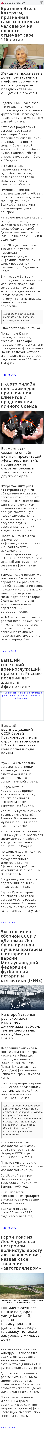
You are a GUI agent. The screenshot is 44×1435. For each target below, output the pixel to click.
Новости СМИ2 (8, 374)
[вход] (41, 2)
